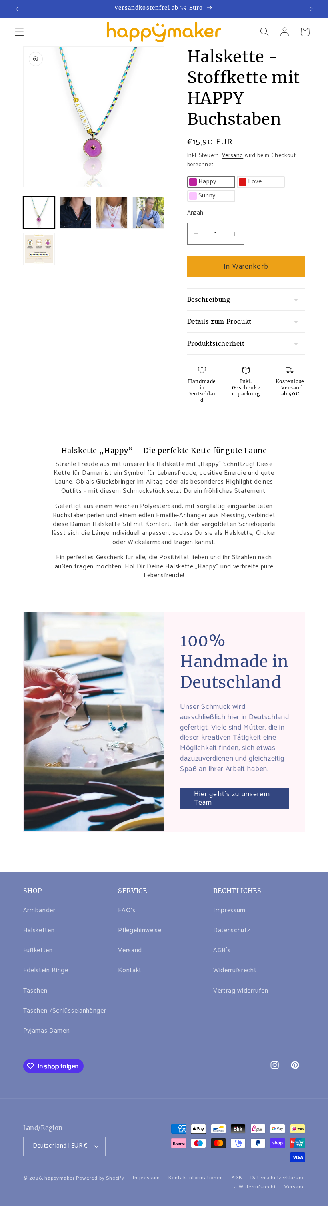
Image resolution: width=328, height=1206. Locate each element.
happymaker (59, 1178)
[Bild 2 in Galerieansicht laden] (76, 213)
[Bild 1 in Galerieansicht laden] (39, 213)
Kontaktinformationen (195, 1178)
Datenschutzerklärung (277, 1178)
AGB (237, 1178)
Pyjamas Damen (46, 1030)
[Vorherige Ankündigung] (17, 9)
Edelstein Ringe (45, 970)
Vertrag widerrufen (240, 990)
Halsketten (39, 930)
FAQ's (126, 910)
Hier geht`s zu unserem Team (232, 798)
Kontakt (130, 970)
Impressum (229, 910)
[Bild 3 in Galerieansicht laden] (112, 213)
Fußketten (38, 950)
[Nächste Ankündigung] (311, 9)
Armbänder (39, 910)
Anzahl (196, 213)
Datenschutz (231, 930)
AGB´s (221, 950)
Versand (233, 155)
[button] (19, 32)
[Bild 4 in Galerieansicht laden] (148, 213)
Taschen (35, 990)
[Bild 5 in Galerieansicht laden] (39, 249)
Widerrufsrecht (235, 970)
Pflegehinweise (140, 930)
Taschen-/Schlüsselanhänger (64, 1010)
